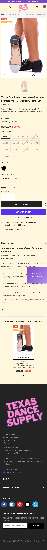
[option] (23, 48)
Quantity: (5, 192)
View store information (13, 229)
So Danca (5, 119)
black (23, 375)
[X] (35, 504)
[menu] (2, 7)
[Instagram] (12, 504)
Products (11, 15)
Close (45, 2)
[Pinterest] (20, 504)
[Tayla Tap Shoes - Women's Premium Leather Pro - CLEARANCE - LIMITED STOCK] (23, 339)
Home (3, 15)
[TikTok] (28, 504)
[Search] (9, 7)
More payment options (23, 217)
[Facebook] (4, 504)
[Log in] (37, 7)
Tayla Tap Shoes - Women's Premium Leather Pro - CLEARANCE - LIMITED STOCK (23, 366)
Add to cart (21, 204)
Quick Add (23, 357)
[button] (37, 275)
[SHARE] (44, 204)
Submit (36, 526)
